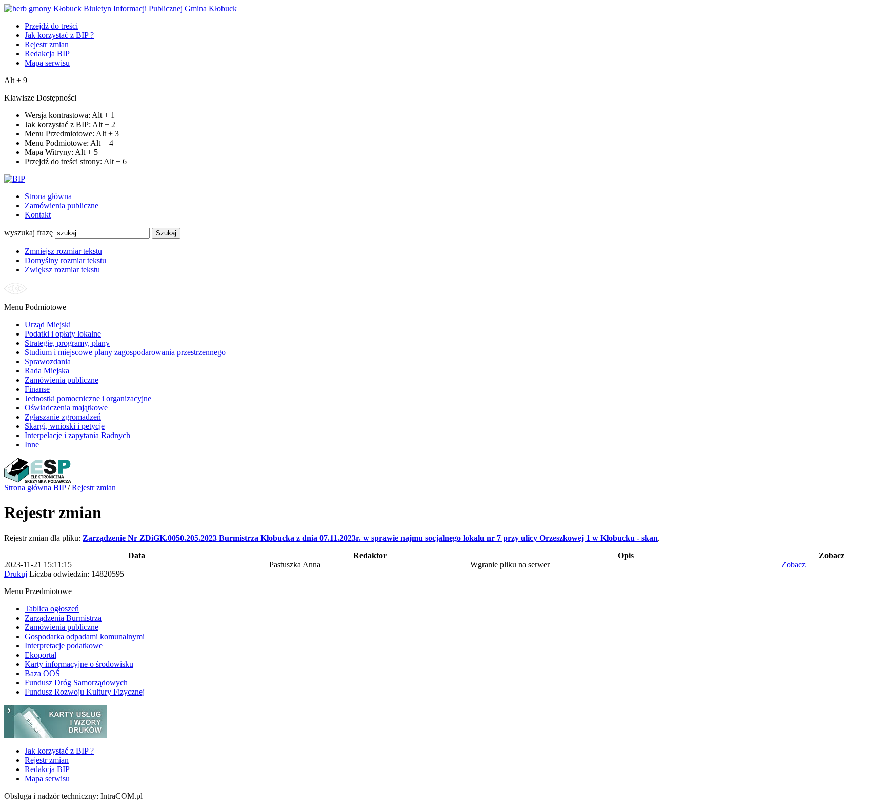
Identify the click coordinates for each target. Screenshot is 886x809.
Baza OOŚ (42, 673)
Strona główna (48, 196)
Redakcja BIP (47, 53)
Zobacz (793, 564)
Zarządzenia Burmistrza (63, 618)
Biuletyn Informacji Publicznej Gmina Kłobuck (159, 8)
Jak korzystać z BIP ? (59, 35)
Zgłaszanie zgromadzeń (63, 416)
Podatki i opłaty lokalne (63, 333)
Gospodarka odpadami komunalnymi (85, 636)
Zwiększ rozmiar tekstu (62, 269)
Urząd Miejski (48, 324)
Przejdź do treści (51, 26)
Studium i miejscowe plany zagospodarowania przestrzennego (125, 352)
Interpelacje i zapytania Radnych (77, 435)
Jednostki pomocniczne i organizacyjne (88, 398)
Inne (32, 444)
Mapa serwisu (47, 62)
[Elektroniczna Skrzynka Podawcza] (37, 480)
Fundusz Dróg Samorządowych (76, 682)
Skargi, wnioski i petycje (65, 426)
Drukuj (15, 573)
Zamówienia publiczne (61, 205)
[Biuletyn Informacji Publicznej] (14, 178)
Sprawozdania (48, 361)
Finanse (37, 389)
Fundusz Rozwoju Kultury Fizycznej (85, 691)
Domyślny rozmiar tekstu (65, 260)
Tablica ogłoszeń (52, 608)
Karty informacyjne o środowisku (79, 664)
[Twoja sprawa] (55, 735)
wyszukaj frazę (28, 232)
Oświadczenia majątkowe (66, 407)
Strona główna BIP (35, 487)
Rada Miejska (47, 370)
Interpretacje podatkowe (64, 645)
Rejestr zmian (47, 44)
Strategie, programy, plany (67, 343)
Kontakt (38, 214)
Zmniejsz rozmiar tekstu (63, 251)
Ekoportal (40, 654)
